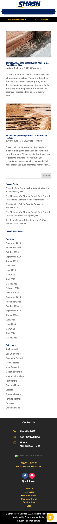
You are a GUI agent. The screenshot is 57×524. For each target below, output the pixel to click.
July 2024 (10, 320)
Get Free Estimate (16, 19)
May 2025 (10, 275)
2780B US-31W (29, 463)
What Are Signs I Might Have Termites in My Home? (26, 136)
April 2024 (10, 333)
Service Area (29, 502)
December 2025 (13, 243)
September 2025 (13, 257)
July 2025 (10, 265)
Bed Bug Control (13, 354)
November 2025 (13, 248)
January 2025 (12, 293)
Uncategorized (13, 408)
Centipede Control (14, 358)
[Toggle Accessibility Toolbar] (50, 517)
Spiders (9, 390)
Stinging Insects (13, 394)
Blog (29, 506)
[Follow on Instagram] (32, 476)
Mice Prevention (13, 367)
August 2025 (12, 261)
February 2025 (12, 288)
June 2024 (11, 324)
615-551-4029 (41, 19)
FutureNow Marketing (35, 517)
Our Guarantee (29, 495)
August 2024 (12, 315)
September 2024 (13, 311)
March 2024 (11, 338)
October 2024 (12, 306)
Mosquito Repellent (15, 376)
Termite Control (13, 399)
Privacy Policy (24, 521)
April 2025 (10, 279)
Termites (36, 68)
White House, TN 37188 (28, 466)
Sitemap (36, 521)
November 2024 (13, 302)
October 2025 (12, 252)
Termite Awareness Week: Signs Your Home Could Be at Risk (27, 64)
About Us (29, 488)
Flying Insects (12, 363)
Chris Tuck (13, 68)
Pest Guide (29, 492)
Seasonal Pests (13, 385)
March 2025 (11, 284)
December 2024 (13, 297)
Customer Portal (29, 499)
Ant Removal (12, 349)
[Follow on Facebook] (25, 476)
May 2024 (10, 329)
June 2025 (11, 270)
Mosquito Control (14, 372)
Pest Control (12, 381)
